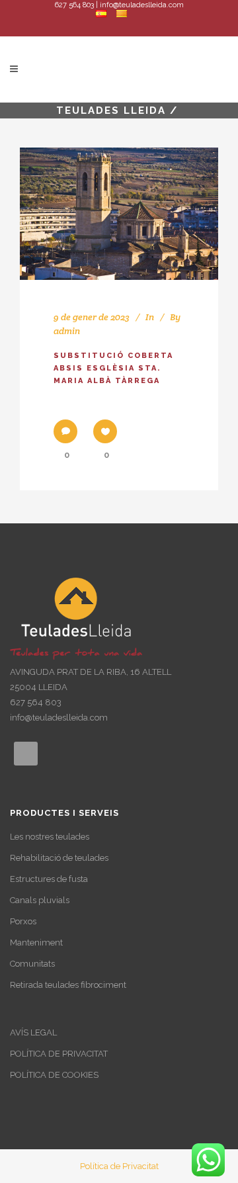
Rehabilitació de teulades (59, 858)
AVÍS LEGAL (33, 1032)
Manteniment (36, 942)
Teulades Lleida (111, 110)
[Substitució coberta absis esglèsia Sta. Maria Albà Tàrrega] (119, 214)
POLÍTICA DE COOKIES (54, 1075)
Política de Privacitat (119, 1166)
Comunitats (32, 964)
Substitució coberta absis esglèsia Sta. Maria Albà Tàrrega (113, 368)
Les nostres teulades (49, 837)
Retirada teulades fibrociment (68, 985)
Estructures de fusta (49, 879)
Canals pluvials (39, 900)
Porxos (23, 921)
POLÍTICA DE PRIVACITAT (59, 1054)
